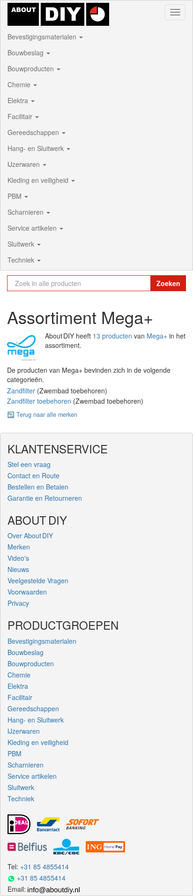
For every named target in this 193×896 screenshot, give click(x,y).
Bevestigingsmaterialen (42, 36)
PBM (15, 196)
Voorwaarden (27, 591)
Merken (18, 546)
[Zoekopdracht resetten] (141, 283)
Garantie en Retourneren (44, 498)
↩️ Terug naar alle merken (42, 414)
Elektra (18, 100)
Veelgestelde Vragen (37, 580)
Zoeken (168, 283)
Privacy (18, 603)
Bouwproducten (31, 68)
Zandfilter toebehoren (40, 401)
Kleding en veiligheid (38, 180)
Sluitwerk (21, 243)
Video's (18, 558)
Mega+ (157, 335)
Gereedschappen (34, 132)
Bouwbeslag (26, 52)
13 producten (112, 335)
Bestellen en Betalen (37, 486)
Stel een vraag (29, 464)
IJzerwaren (24, 164)
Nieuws (18, 569)
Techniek (21, 259)
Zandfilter (22, 390)
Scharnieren (26, 212)
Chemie (19, 84)
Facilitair (20, 116)
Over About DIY (30, 535)
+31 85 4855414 (44, 866)
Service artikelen (33, 228)
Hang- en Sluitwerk (36, 148)
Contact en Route (33, 475)
